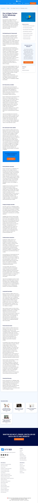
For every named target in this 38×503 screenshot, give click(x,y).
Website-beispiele (23, 455)
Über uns (21, 464)
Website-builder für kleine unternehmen (7, 478)
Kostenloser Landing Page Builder (6, 468)
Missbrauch (22, 500)
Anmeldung (27, 3)
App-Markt (23, 458)
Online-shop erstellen (4, 465)
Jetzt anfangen (11, 158)
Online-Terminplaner (4, 488)
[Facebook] (1, 455)
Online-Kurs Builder (4, 485)
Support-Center (22, 465)
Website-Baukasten (25, 70)
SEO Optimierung (3, 492)
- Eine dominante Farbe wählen (28, 29)
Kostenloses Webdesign (4, 490)
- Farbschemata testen (26, 38)
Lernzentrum (3, 8)
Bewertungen (22, 454)
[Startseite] (7, 3)
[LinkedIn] (5, 455)
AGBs (10, 500)
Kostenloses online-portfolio (5, 476)
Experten (21, 471)
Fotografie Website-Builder (5, 471)
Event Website (3, 472)
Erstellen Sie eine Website (28, 62)
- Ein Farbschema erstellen (27, 27)
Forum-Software (3, 483)
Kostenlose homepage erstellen (6, 464)
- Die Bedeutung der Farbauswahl (28, 25)
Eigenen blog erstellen (4, 482)
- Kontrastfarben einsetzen (27, 31)
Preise (10, 3)
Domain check (3, 467)
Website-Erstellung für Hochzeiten (6, 475)
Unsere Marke (22, 472)
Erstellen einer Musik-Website (5, 474)
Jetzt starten (33, 3)
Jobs (22, 468)
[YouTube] (7, 455)
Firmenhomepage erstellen (5, 469)
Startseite (21, 450)
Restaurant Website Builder (5, 486)
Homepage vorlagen (23, 457)
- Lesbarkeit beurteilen (26, 36)
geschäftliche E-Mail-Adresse (5, 481)
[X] (3, 455)
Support (19, 3)
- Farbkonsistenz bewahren (27, 35)
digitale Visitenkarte (4, 479)
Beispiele (14, 3)
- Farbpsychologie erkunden (27, 33)
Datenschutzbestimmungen (16, 500)
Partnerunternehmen (23, 469)
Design (8, 8)
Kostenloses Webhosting (5, 489)
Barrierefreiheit (26, 500)
